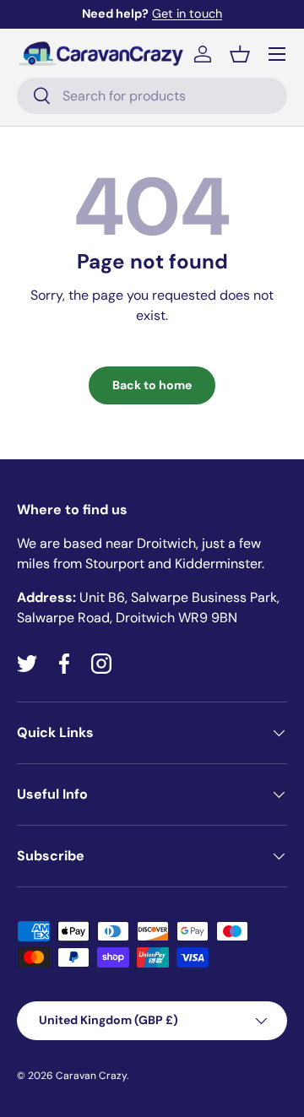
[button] (239, 54)
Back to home (152, 385)
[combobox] (152, 96)
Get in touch (187, 13)
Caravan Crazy (91, 1075)
